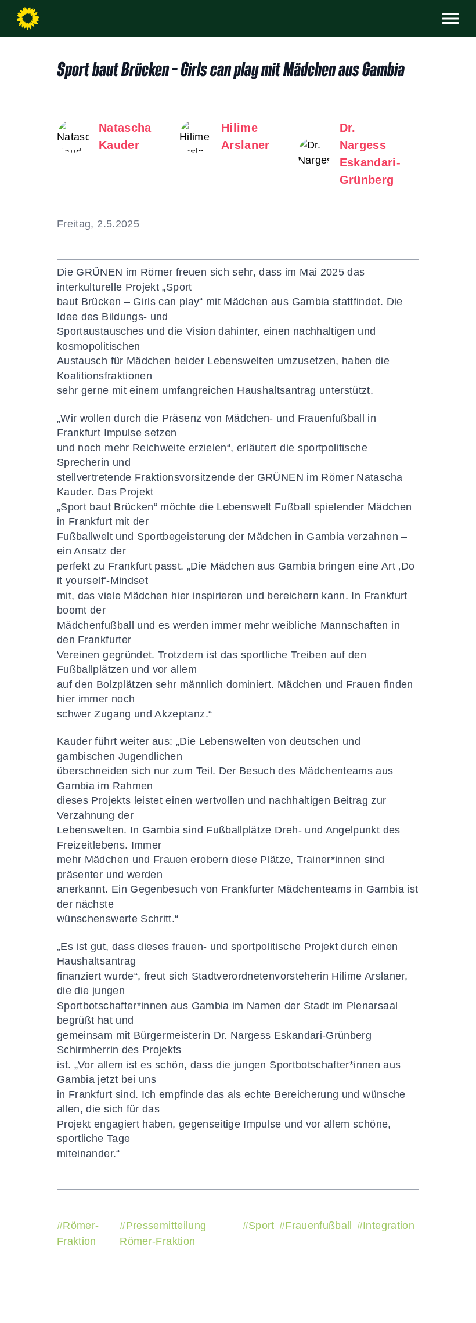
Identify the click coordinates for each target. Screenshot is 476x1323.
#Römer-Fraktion (78, 1233)
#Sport (259, 1225)
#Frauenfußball (315, 1225)
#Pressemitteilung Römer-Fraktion (163, 1233)
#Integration (385, 1225)
